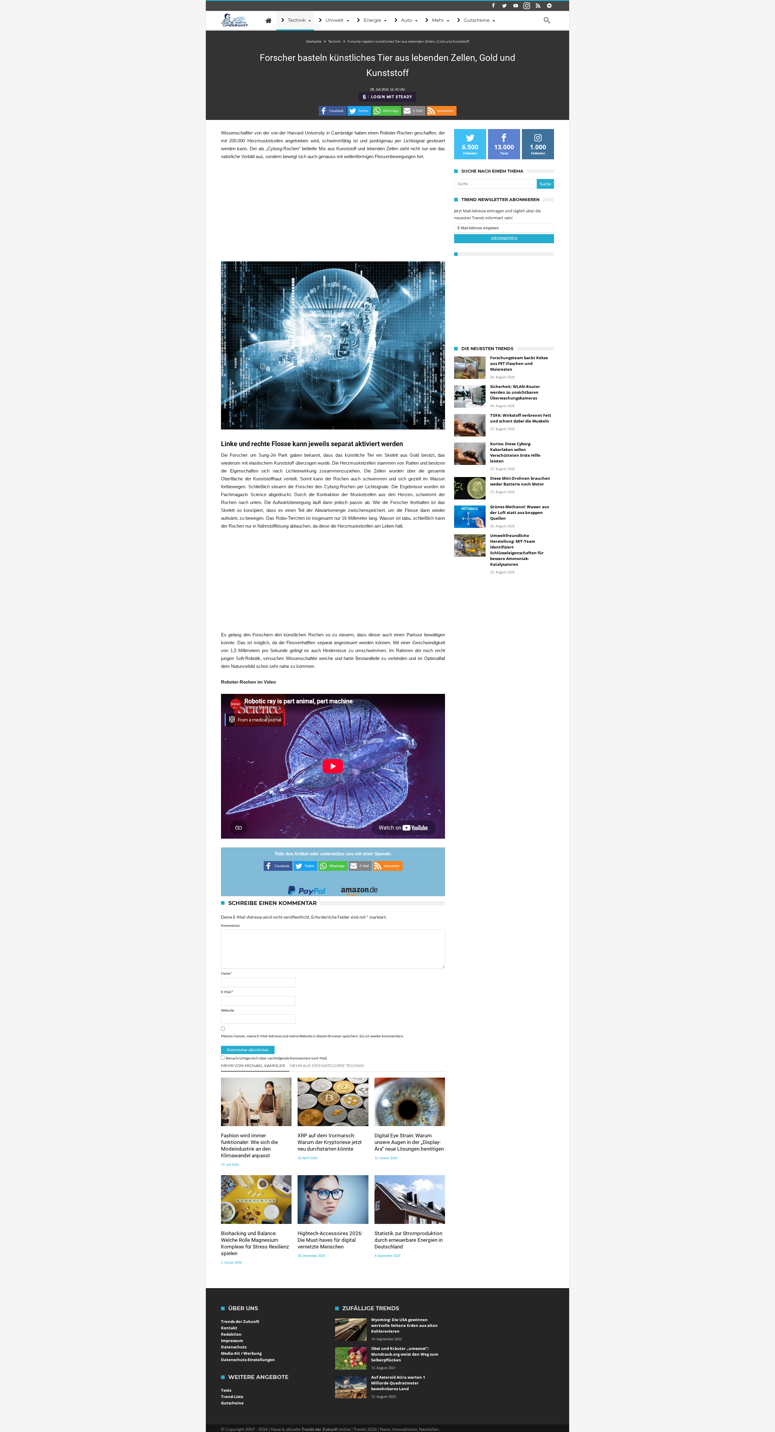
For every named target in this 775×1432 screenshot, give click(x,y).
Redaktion (231, 1334)
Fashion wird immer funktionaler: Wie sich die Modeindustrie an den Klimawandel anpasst (249, 1145)
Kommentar (230, 925)
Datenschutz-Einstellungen (248, 1359)
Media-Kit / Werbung (241, 1353)
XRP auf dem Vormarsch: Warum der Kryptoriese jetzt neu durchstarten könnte (330, 1142)
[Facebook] (493, 6)
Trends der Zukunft (240, 1321)
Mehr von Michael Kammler (253, 1065)
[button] (333, 111)
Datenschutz (233, 1347)
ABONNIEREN (504, 238)
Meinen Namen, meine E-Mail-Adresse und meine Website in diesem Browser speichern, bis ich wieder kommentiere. (312, 1036)
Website (227, 1010)
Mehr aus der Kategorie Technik (326, 1065)
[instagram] (527, 6)
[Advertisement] (333, 210)
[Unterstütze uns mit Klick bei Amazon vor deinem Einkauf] (359, 888)
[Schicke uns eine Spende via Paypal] (306, 888)
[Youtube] (515, 6)
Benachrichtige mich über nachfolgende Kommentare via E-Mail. (277, 1058)
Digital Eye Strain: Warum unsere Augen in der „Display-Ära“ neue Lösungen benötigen (409, 1142)
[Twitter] (504, 6)
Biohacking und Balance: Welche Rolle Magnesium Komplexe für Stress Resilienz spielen (255, 1243)
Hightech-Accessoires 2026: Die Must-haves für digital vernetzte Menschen (330, 1240)
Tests (226, 1390)
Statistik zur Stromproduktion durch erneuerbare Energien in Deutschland (408, 1240)
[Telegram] (549, 6)
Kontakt (229, 1328)
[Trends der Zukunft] (235, 20)
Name (226, 973)
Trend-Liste (232, 1396)
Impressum (232, 1340)
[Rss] (538, 6)
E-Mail (227, 991)
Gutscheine (232, 1403)
